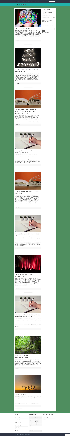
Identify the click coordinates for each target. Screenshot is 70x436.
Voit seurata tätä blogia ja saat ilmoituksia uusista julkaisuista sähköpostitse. (47, 26)
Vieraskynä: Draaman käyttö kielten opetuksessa (48, 17)
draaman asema (17, 417)
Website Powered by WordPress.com (19, 434)
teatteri (16, 430)
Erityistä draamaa (20, 4)
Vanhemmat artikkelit (18, 409)
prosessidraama (17, 427)
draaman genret (17, 419)
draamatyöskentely (17, 422)
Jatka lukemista (27, 162)
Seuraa (44, 31)
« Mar (30, 426)
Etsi (54, 1)
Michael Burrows (28, 434)
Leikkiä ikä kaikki (20, 394)
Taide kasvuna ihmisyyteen (24, 28)
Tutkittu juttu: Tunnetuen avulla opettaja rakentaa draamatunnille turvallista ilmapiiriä (26, 111)
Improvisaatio (44, 419)
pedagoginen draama (17, 425)
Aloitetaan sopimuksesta (46, 417)
